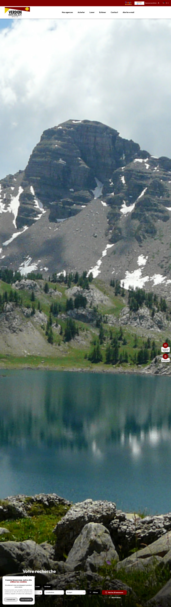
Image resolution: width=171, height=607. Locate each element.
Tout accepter (26, 599)
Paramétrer (11, 599)
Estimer (48, 586)
